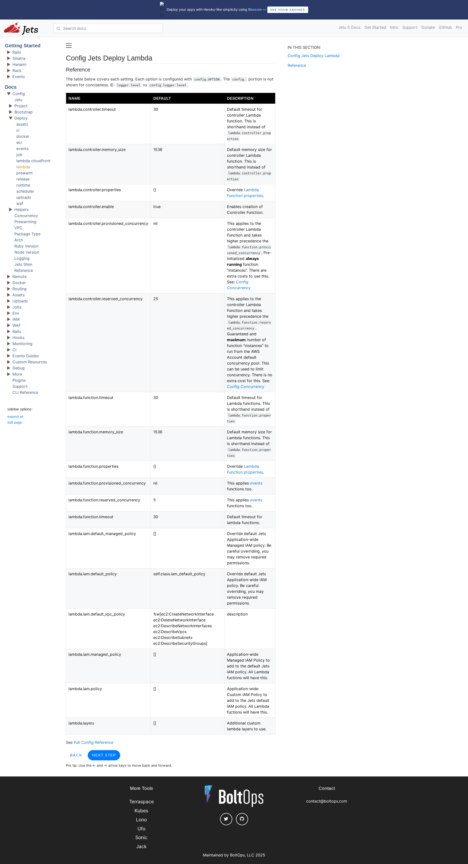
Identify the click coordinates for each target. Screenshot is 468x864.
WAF (16, 325)
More (17, 374)
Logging (21, 258)
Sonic (141, 837)
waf (19, 203)
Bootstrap (23, 111)
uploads (23, 197)
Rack (16, 70)
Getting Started (22, 45)
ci (18, 130)
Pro (459, 27)
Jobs (16, 307)
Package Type (27, 233)
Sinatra (18, 58)
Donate (428, 27)
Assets (18, 294)
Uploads (20, 300)
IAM (16, 319)
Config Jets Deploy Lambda (314, 55)
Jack (141, 846)
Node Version (26, 252)
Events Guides (25, 355)
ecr (19, 142)
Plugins (19, 380)
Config (18, 93)
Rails (16, 52)
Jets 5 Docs (349, 27)
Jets (18, 99)
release (22, 179)
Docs (11, 87)
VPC (18, 227)
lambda (23, 166)
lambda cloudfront (33, 160)
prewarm (24, 172)
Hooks (18, 337)
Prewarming (25, 221)
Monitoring (22, 343)
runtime (23, 185)
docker (22, 136)
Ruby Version (26, 246)
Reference (23, 270)
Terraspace (141, 801)
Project (21, 105)
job (19, 154)
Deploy (21, 118)
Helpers (21, 209)
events (22, 148)
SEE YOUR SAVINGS (287, 9)
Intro (394, 27)
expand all (15, 416)
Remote (19, 276)
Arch (18, 240)
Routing (19, 288)
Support (410, 27)
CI (14, 349)
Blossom (255, 9)
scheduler (25, 191)
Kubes (141, 811)
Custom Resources (29, 361)
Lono (141, 820)
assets (22, 124)
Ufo (141, 829)
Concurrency (26, 215)
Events (18, 76)
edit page (14, 422)
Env (15, 313)
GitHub (445, 27)
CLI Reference (25, 392)
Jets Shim (23, 264)
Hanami (19, 64)
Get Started (375, 27)
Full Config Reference (93, 742)
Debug (18, 368)
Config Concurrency (245, 386)
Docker (19, 282)
